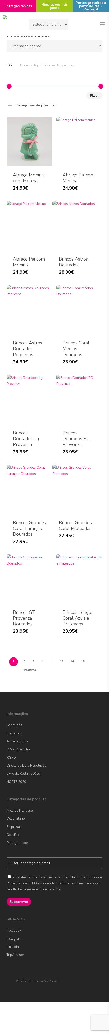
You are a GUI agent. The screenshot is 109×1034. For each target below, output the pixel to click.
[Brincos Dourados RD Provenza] (79, 399)
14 (72, 661)
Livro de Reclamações (23, 773)
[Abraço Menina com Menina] (29, 141)
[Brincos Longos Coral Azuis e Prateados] (79, 578)
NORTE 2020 (16, 782)
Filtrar (94, 95)
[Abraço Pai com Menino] (29, 225)
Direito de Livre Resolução (26, 765)
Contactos (14, 733)
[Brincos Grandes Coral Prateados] (75, 489)
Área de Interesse (20, 810)
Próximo (30, 670)
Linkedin (13, 947)
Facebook (14, 930)
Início (10, 65)
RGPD (11, 757)
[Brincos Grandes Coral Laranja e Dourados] (29, 489)
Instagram (14, 938)
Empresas (14, 827)
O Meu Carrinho (18, 749)
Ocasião (13, 835)
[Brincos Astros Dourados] (75, 225)
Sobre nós (14, 725)
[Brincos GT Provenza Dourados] (29, 578)
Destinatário (16, 818)
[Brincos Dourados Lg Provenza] (29, 399)
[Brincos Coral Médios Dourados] (79, 309)
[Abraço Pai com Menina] (79, 141)
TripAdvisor (15, 955)
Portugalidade (17, 843)
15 (83, 661)
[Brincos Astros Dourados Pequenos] (29, 309)
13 (61, 661)
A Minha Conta (17, 741)
